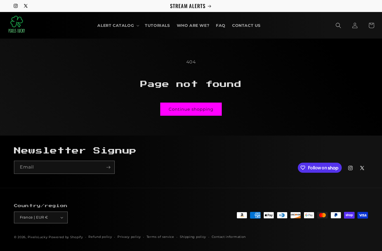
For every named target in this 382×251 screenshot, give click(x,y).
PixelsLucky (38, 237)
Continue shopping (191, 109)
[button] (118, 25)
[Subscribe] (108, 167)
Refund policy (100, 237)
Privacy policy (129, 237)
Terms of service (160, 237)
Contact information (229, 237)
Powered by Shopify (66, 237)
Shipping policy (193, 237)
